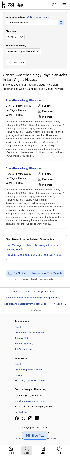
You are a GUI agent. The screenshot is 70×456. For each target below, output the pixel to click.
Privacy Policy (48, 438)
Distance (11, 31)
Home (15, 291)
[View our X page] (23, 418)
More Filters (18, 62)
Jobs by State (22, 338)
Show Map (37, 435)
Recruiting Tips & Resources (30, 380)
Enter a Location (15, 17)
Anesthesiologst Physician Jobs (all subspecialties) (33, 297)
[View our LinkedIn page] (37, 418)
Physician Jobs (46, 291)
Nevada (58, 303)
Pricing (18, 375)
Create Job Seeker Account (29, 332)
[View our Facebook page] (17, 418)
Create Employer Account (28, 369)
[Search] (61, 22)
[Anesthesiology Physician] (35, 127)
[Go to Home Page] (12, 5)
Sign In (18, 327)
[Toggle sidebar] (64, 5)
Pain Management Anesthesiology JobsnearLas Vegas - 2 (32, 247)
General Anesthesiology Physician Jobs (25, 303)
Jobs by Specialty (24, 343)
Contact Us (21, 412)
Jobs (28, 291)
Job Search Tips (23, 349)
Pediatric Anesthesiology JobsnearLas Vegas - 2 (34, 256)
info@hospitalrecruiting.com (30, 401)
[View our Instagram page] (30, 418)
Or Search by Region (38, 17)
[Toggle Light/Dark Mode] (53, 4)
